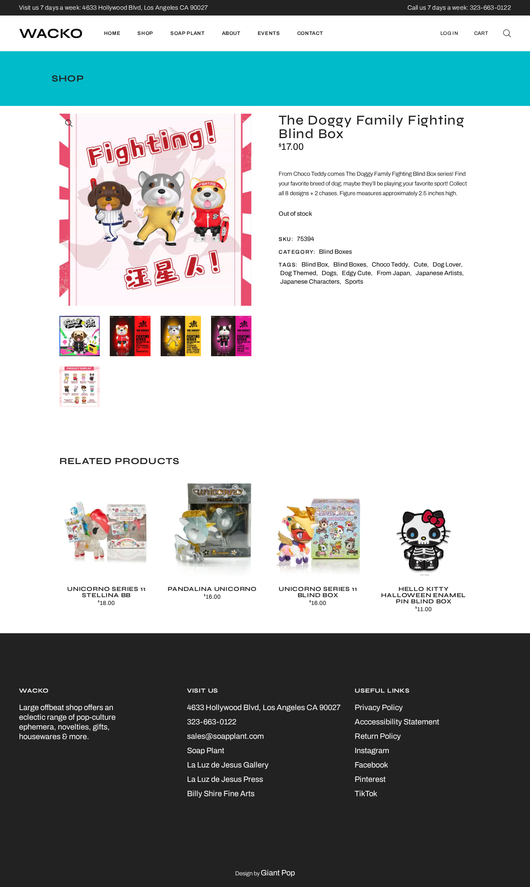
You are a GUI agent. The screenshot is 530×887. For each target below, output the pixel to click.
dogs (329, 273)
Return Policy (378, 736)
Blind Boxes (335, 251)
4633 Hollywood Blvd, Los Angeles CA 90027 (145, 7)
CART (481, 33)
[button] (69, 123)
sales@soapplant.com (225, 736)
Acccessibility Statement (397, 721)
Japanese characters (309, 281)
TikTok (366, 793)
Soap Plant (205, 750)
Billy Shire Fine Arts (221, 793)
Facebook (371, 765)
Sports (354, 281)
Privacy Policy (379, 707)
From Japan (393, 273)
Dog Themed (298, 273)
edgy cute (356, 273)
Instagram (372, 750)
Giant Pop (278, 872)
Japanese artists (439, 273)
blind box (314, 264)
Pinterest (370, 779)
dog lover (447, 264)
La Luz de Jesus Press (225, 779)
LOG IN (449, 33)
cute (420, 264)
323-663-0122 (211, 721)
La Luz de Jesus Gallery (227, 765)
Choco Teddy (390, 264)
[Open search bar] (507, 33)
